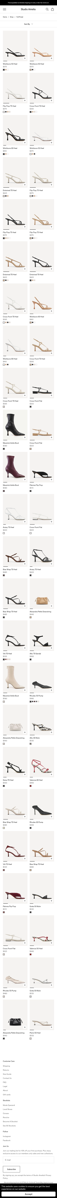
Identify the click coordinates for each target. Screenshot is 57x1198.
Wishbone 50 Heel (10, 64)
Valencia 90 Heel (36, 780)
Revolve (6, 1117)
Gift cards (7, 1094)
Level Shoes (7, 1109)
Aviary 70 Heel (8, 527)
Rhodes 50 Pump (36, 696)
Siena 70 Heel (8, 780)
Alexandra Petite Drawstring (40, 611)
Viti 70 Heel (7, 653)
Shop (11, 17)
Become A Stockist (10, 1121)
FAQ (4, 1082)
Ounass (6, 1113)
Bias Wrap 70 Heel (10, 569)
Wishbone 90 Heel (10, 148)
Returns (6, 1070)
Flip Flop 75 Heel (9, 106)
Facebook (6, 1140)
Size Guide (7, 1074)
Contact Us (7, 1078)
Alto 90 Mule (35, 738)
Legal (5, 1086)
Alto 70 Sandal (35, 653)
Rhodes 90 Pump (36, 822)
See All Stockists (9, 1126)
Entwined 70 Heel (10, 190)
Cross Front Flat (36, 401)
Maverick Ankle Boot (11, 443)
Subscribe (11, 1169)
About (5, 1090)
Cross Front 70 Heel (37, 106)
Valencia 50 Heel (36, 948)
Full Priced (20, 17)
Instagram (7, 1136)
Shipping (6, 1066)
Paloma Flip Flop (36, 485)
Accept (28, 1194)
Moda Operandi (9, 1105)
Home (5, 17)
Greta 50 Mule (35, 906)
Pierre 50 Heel (35, 1033)
